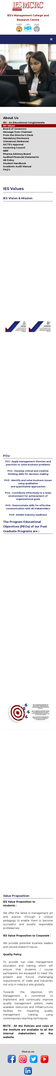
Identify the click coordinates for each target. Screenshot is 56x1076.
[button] (51, 39)
